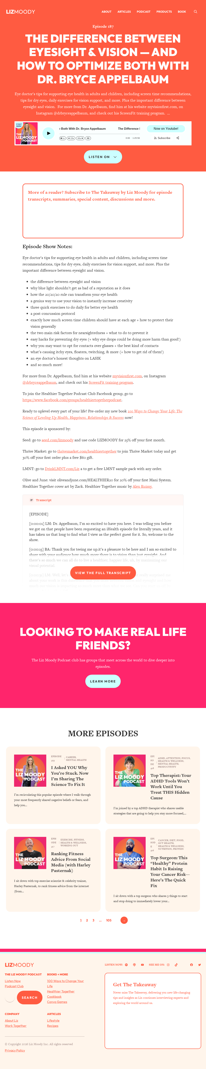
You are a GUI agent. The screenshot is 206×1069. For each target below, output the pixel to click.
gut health (166, 843)
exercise (67, 839)
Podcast (143, 11)
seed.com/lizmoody (57, 440)
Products (164, 11)
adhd (161, 758)
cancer (163, 840)
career (71, 757)
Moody (24, 11)
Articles (124, 11)
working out (69, 845)
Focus (186, 758)
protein (178, 849)
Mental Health (76, 760)
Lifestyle (53, 1020)
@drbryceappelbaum (39, 382)
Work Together (16, 1026)
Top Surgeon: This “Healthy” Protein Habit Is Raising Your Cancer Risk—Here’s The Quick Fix (170, 871)
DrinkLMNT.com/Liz (62, 468)
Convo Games (57, 1002)
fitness (79, 839)
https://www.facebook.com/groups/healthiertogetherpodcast (72, 400)
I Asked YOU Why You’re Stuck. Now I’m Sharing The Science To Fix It (70, 776)
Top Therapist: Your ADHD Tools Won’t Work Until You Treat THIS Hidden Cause (170, 787)
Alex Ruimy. (142, 486)
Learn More (103, 681)
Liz (10, 11)
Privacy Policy (15, 1050)
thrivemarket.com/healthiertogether (86, 451)
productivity (167, 766)
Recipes (52, 1026)
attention (173, 758)
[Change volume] (88, 138)
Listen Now (13, 981)
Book (182, 11)
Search (30, 998)
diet (172, 840)
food (180, 840)
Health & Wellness (170, 761)
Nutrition (165, 849)
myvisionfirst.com (127, 376)
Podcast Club (14, 986)
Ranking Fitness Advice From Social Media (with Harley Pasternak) (71, 862)
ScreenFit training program (111, 382)
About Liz (11, 1020)
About (106, 11)
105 (108, 920)
